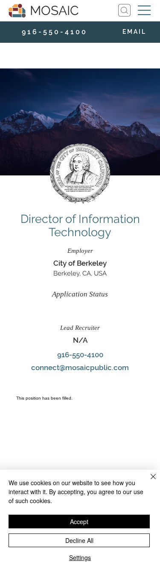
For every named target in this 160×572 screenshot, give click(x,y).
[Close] (148, 481)
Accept (79, 521)
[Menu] (144, 10)
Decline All (79, 540)
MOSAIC (54, 10)
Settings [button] (80, 557)
